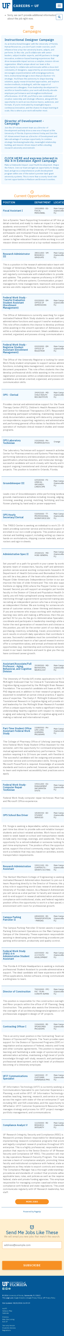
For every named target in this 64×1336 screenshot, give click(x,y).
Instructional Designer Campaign (29, 39)
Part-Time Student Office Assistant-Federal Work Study (17, 731)
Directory (5, 1317)
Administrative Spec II (16, 554)
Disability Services (9, 1328)
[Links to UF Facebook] (3, 1289)
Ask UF (5, 1322)
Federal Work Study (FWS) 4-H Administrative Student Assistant (16, 955)
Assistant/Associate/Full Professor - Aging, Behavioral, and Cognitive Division (17, 668)
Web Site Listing (8, 1319)
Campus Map (7, 1311)
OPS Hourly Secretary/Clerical (13, 516)
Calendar (5, 1313)
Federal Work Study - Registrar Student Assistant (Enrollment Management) (15, 348)
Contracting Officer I (14, 1026)
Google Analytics (20, 1298)
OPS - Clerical (10, 395)
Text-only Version (8, 1325)
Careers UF (26, 5)
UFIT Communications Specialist (15, 1077)
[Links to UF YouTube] (9, 1289)
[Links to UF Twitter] (6, 1289)
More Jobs (37, 1201)
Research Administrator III (16, 255)
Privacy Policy (50, 1298)
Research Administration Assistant (17, 867)
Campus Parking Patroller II (12, 918)
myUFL (4, 1308)
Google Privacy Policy (34, 1298)
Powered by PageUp (32, 1211)
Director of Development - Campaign (24, 122)
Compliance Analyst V (15, 1125)
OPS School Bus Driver (15, 815)
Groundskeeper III (13, 483)
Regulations (6, 1330)
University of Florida (16, 1295)
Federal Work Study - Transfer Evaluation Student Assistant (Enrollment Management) (15, 302)
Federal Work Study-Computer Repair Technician (14, 787)
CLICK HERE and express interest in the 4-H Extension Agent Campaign (31, 159)
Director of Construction (17, 991)
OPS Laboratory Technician (12, 441)
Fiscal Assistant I (13, 210)
